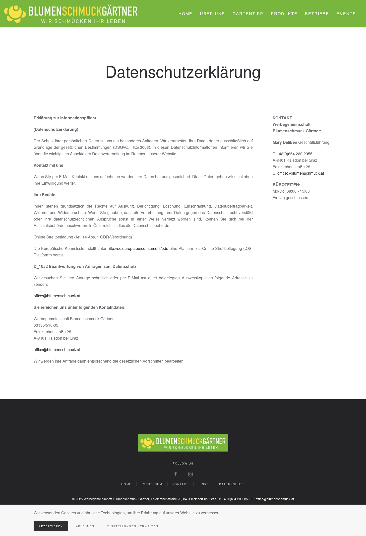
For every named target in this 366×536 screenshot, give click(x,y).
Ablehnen (85, 526)
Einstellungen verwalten (132, 526)
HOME (185, 13)
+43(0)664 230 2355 (294, 153)
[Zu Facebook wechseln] (175, 473)
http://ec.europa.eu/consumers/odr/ (138, 248)
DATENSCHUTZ (232, 484)
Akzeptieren (51, 526)
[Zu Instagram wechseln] (190, 473)
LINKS (204, 484)
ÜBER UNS (212, 13)
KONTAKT (180, 484)
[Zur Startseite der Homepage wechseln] (183, 442)
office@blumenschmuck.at (57, 296)
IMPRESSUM (152, 484)
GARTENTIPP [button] (248, 13)
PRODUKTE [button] (284, 13)
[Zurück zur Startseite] (71, 13)
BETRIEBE (317, 13)
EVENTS (346, 13)
